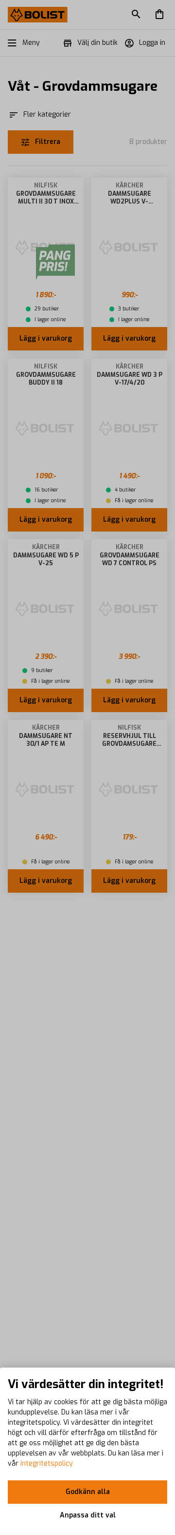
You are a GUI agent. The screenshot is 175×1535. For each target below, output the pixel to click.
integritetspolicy (46, 1463)
